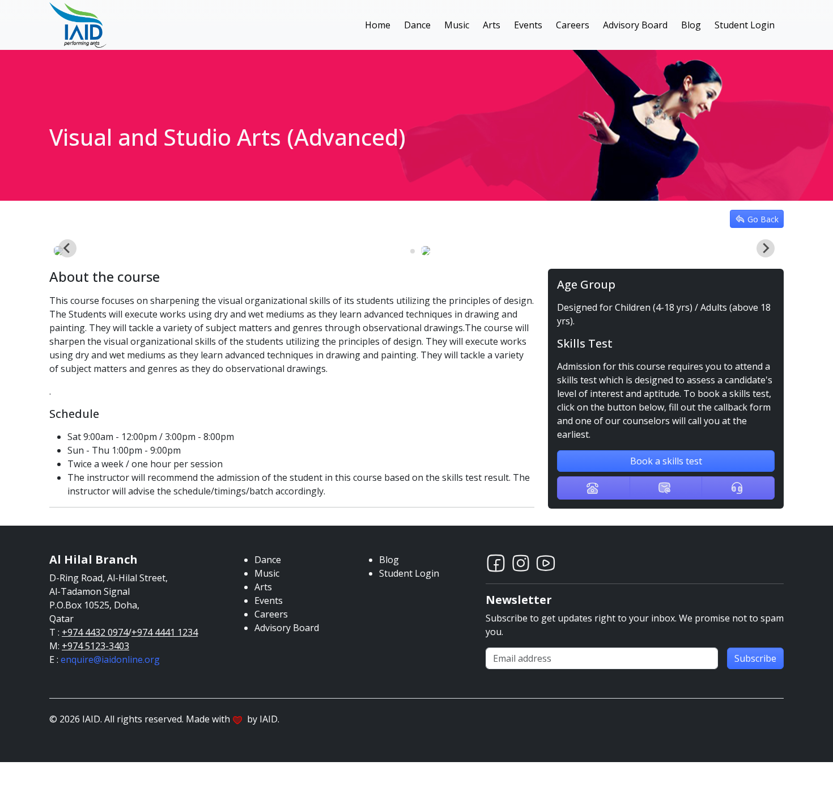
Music (456, 25)
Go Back (763, 219)
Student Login (745, 25)
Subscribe (755, 658)
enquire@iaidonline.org (110, 659)
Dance (417, 25)
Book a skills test (666, 461)
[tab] (412, 251)
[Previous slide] (67, 248)
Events (528, 25)
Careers (572, 25)
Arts (491, 25)
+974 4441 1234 (164, 632)
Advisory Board (635, 25)
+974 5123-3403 (95, 646)
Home (377, 25)
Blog (691, 25)
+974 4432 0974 (95, 632)
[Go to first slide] (765, 248)
